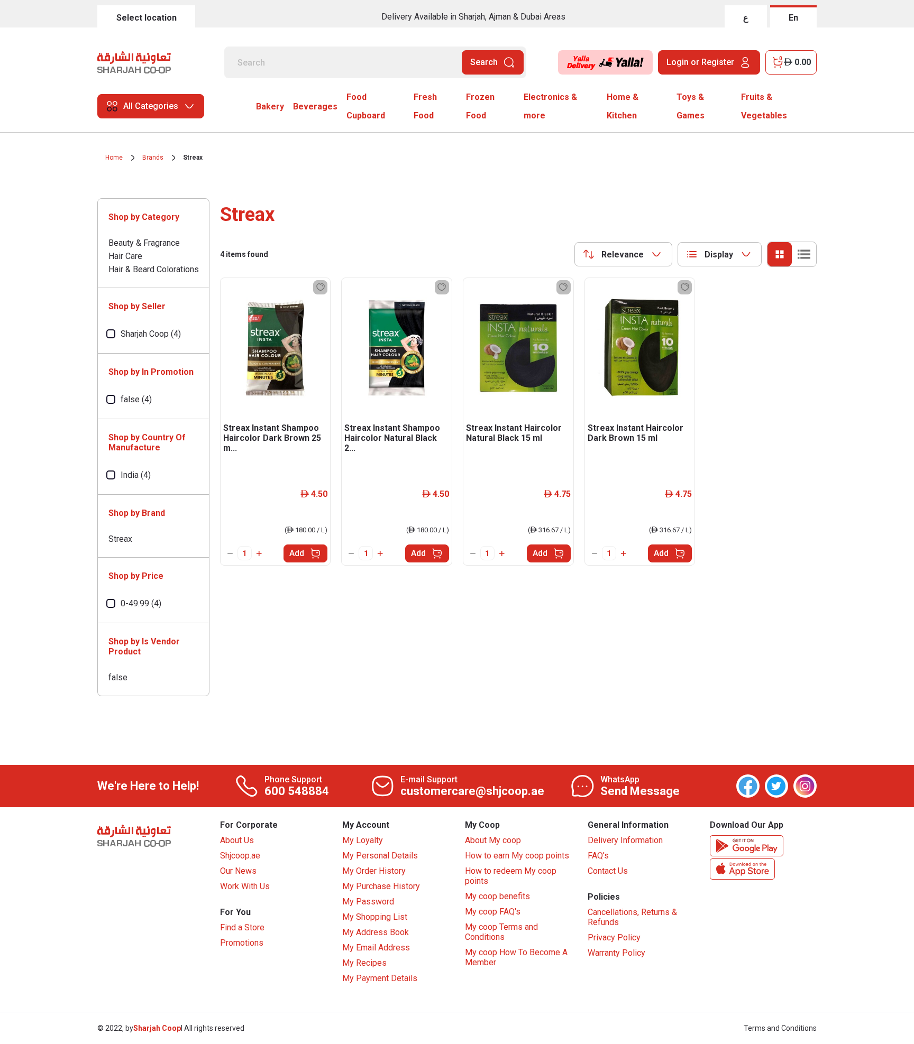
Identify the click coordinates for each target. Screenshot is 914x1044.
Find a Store (242, 927)
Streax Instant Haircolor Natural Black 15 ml (514, 433)
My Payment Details (379, 978)
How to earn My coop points (517, 856)
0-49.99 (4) (141, 603)
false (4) (136, 399)
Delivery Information (625, 840)
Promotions (241, 943)
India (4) (136, 475)
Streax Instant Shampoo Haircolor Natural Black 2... (392, 438)
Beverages (315, 106)
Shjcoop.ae (240, 856)
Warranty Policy (616, 953)
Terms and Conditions (780, 1028)
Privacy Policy (614, 937)
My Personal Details (380, 856)
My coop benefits (497, 896)
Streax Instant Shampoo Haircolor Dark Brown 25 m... (272, 438)
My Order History (374, 871)
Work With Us (245, 886)
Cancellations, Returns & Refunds (632, 917)
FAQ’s (598, 856)
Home (114, 157)
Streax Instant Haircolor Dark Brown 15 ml (635, 433)
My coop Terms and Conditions (501, 932)
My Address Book (375, 932)
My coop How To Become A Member (516, 957)
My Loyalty (362, 840)
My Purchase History (381, 886)
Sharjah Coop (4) (151, 334)
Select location (146, 18)
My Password (368, 902)
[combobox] (623, 254)
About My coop (493, 840)
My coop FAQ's (492, 912)
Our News (238, 871)
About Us (237, 840)
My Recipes (364, 963)
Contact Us (608, 871)
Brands (152, 157)
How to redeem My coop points (510, 876)
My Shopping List (374, 917)
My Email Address (376, 948)
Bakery (270, 106)
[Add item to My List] (320, 287)
